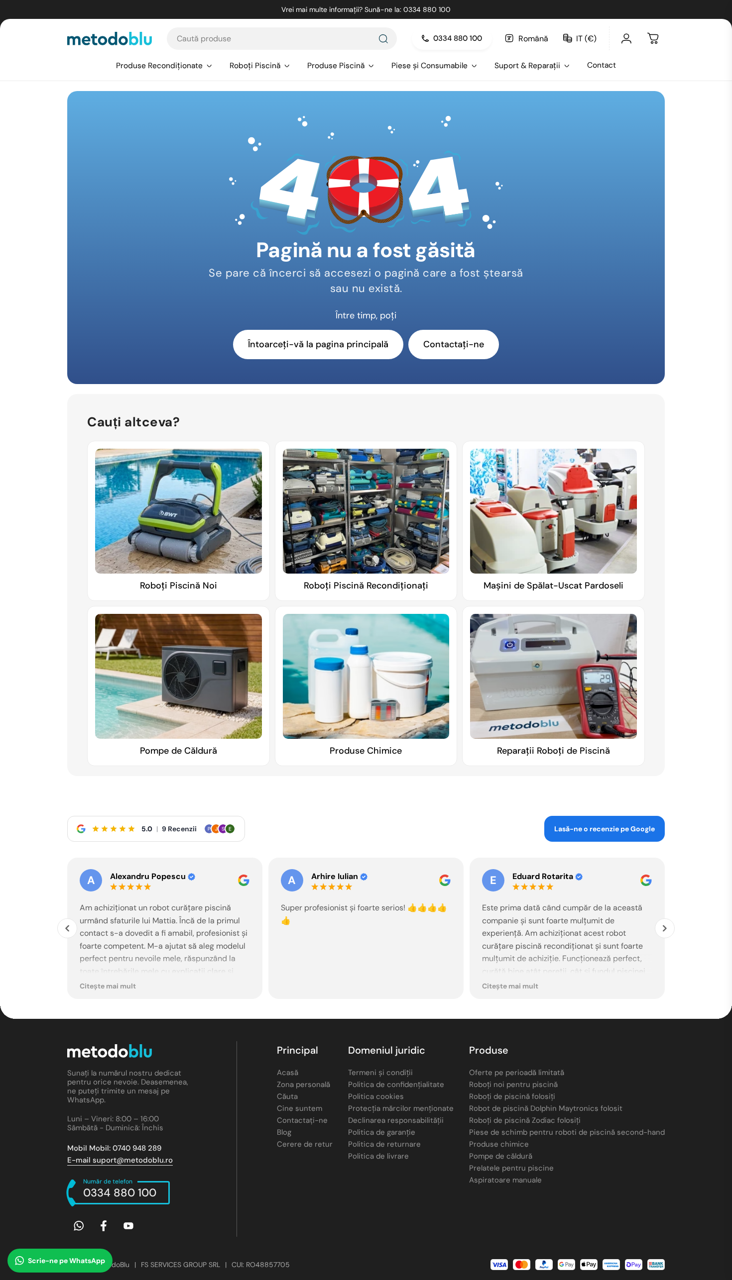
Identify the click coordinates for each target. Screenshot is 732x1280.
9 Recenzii (179, 828)
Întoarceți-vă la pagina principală (318, 344)
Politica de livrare (378, 1156)
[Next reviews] (665, 928)
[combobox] (282, 38)
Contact (601, 65)
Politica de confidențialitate (396, 1084)
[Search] (383, 38)
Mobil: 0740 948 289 (114, 1148)
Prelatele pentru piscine (511, 1168)
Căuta (287, 1096)
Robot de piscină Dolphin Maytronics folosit (545, 1108)
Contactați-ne (453, 344)
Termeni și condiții (380, 1073)
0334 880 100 (457, 38)
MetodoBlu (112, 1264)
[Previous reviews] (67, 928)
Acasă (287, 1073)
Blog (284, 1132)
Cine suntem (299, 1108)
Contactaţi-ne (302, 1120)
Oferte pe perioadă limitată (516, 1073)
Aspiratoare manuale (505, 1180)
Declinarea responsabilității (396, 1120)
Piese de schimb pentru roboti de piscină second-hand (567, 1132)
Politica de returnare (384, 1144)
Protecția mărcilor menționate (401, 1108)
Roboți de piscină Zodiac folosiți (525, 1120)
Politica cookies (376, 1096)
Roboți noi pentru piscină (513, 1084)
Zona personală (303, 1084)
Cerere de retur (305, 1144)
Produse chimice (499, 1144)
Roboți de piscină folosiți (512, 1096)
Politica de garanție (381, 1132)
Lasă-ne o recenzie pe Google (604, 828)
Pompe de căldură (500, 1156)
